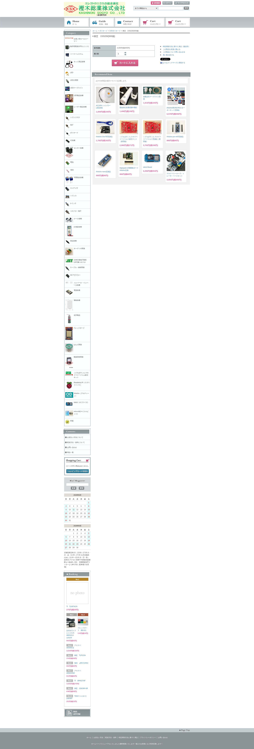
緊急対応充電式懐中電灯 (128, 107)
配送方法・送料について (76, 442)
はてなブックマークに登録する (174, 63)
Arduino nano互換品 (103, 172)
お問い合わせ (127, 22)
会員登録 (156, 3)
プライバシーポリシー (148, 737)
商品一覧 (70, 452)
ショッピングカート (152, 22)
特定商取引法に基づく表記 (128, 737)
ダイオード (103, 31)
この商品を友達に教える (171, 49)
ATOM (76, 714)
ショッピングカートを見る (77, 471)
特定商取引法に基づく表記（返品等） (176, 46)
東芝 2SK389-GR (81, 688)
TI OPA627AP (79, 681)
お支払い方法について (75, 437)
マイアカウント (182, 3)
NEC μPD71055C (81, 663)
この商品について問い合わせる (174, 52)
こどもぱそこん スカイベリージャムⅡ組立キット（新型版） (128, 139)
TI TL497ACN (71, 606)
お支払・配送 (101, 22)
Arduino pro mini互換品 (175, 137)
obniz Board (147, 167)
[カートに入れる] (125, 63)
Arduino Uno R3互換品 (104, 137)
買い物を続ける (168, 55)
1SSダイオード (115, 31)
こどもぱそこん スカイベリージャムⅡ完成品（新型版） (152, 139)
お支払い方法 (98, 737)
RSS (75, 711)
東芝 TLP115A (80, 655)
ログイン (167, 3)
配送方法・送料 (110, 737)
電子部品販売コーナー (177, 22)
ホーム (76, 22)
